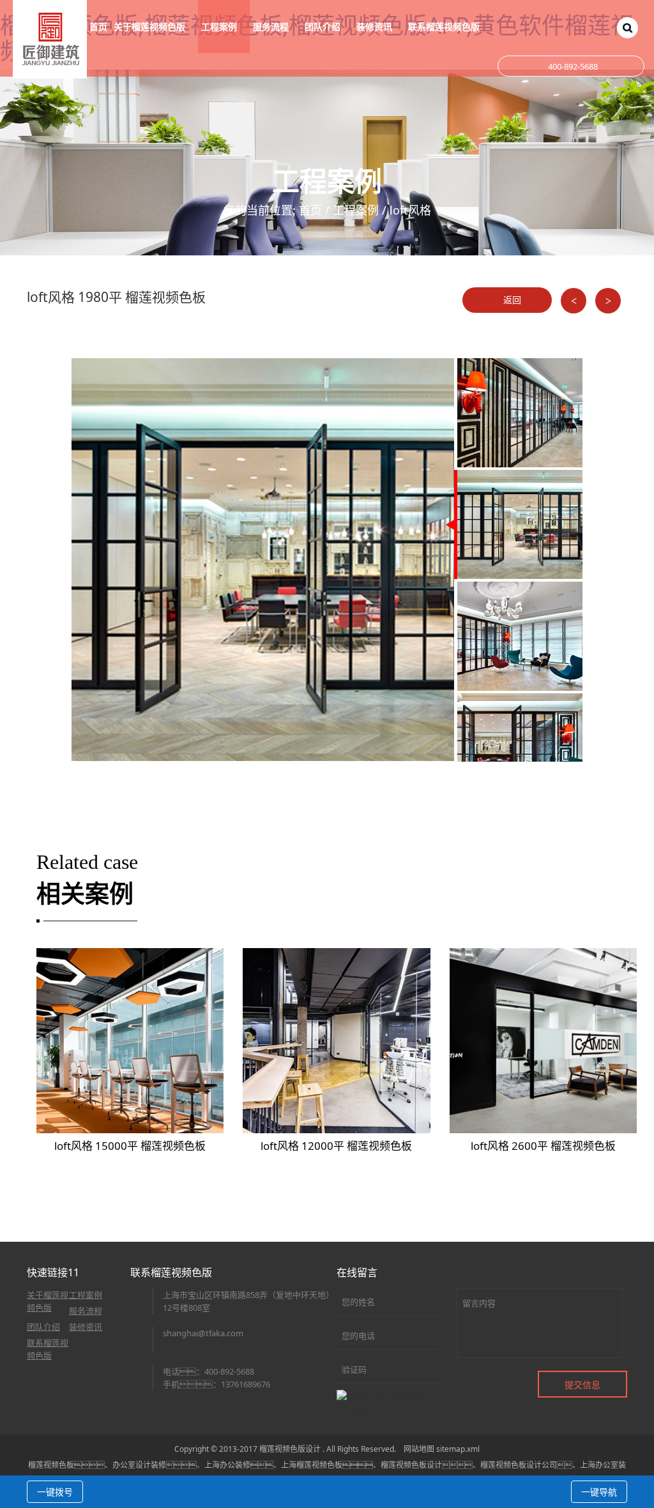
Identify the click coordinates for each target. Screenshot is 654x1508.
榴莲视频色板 (51, 1464)
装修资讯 (85, 1326)
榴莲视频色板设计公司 (518, 1464)
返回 (511, 300)
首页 (98, 26)
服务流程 (85, 1310)
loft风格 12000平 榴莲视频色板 (336, 1145)
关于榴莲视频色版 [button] (151, 26)
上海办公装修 (227, 1464)
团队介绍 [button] (324, 26)
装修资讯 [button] (375, 26)
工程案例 (356, 210)
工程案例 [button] (220, 26)
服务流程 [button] (272, 26)
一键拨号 (55, 1492)
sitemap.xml (458, 1449)
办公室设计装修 (139, 1464)
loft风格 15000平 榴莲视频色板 (130, 1145)
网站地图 (419, 1449)
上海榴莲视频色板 (311, 1464)
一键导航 (599, 1492)
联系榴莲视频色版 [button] (445, 26)
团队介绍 (43, 1326)
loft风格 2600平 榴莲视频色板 (543, 1145)
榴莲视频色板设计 (411, 1464)
